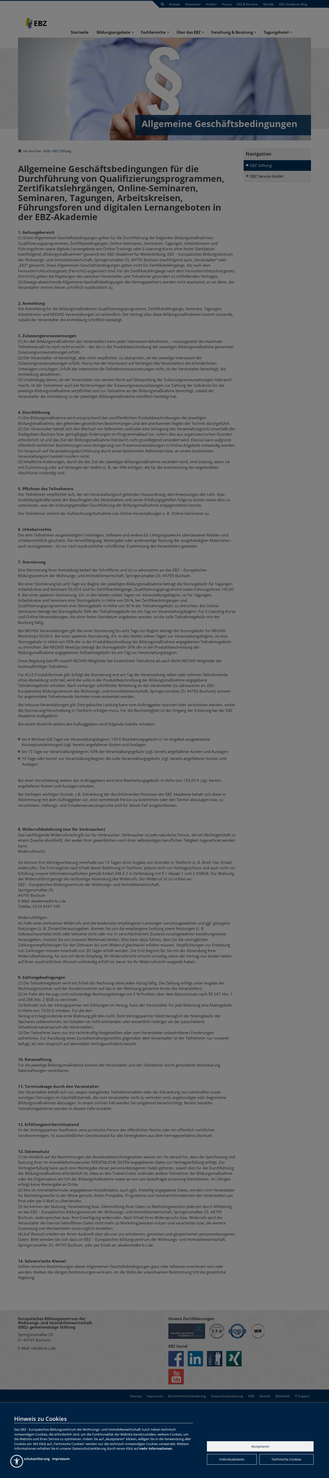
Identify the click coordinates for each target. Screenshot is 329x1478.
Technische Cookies (286, 1459)
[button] (16, 1461)
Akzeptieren (260, 1446)
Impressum (61, 1458)
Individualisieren (231, 1459)
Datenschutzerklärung (32, 1458)
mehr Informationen (155, 1448)
